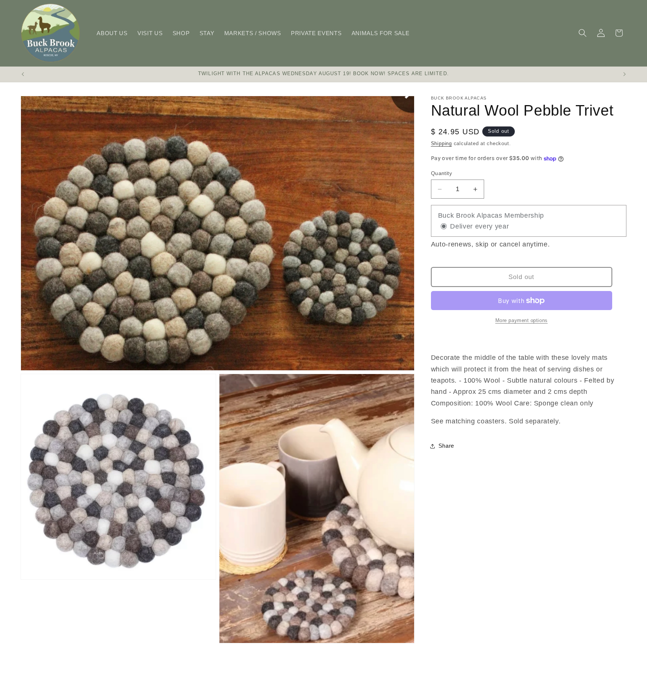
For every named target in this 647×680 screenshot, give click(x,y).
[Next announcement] (624, 74)
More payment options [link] (521, 320)
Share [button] (446, 446)
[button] (583, 33)
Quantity (441, 173)
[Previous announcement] (23, 74)
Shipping (441, 143)
